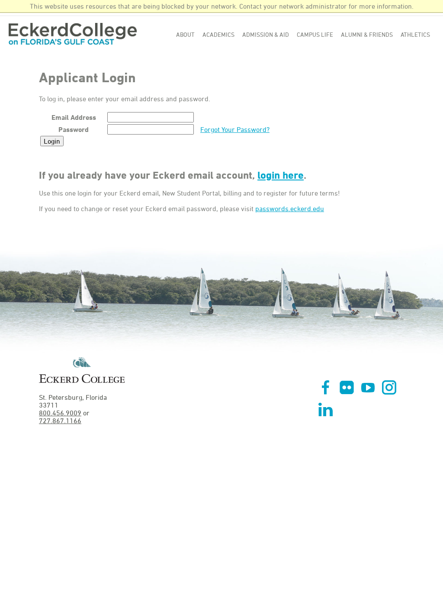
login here (280, 174)
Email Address (73, 117)
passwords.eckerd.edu (289, 208)
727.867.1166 (60, 420)
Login (52, 141)
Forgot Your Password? (235, 129)
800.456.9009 (60, 413)
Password (73, 129)
